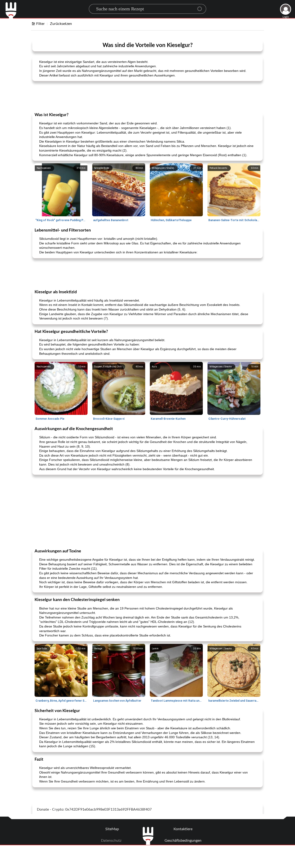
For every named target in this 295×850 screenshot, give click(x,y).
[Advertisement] (147, 96)
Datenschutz (111, 840)
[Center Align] (201, 6)
